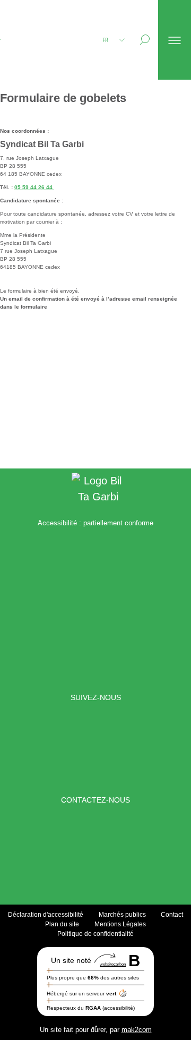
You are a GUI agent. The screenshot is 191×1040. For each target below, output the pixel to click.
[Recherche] (145, 40)
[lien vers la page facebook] (31, 749)
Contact (172, 914)
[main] (95, 274)
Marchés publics (122, 914)
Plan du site (62, 924)
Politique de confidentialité (95, 933)
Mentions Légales (120, 924)
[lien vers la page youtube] (159, 749)
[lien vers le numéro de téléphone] (107, 851)
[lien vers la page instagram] (113, 749)
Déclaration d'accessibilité (45, 914)
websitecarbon (113, 964)
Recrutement (36, 79)
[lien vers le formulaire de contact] (84, 851)
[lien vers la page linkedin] (68, 749)
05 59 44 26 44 (34, 187)
